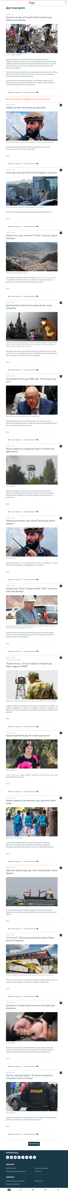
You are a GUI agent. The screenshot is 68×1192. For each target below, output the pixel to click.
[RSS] (30, 1157)
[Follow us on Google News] (7, 1157)
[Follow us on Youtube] (15, 1157)
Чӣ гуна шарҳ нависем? (42, 1168)
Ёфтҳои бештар (34, 1144)
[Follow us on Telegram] (26, 1157)
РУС (45, 1190)
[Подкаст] (34, 1157)
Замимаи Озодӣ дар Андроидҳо (15, 1181)
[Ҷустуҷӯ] (57, 1190)
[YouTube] (33, 1190)
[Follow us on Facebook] (11, 1157)
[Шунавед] (20, 1190)
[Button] (14, 92)
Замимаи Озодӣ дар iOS (13, 1184)
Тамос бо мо (38, 1171)
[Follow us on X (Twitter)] (22, 1157)
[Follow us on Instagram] (19, 1157)
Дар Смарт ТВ (39, 1181)
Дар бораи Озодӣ (11, 1168)
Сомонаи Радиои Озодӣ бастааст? (16, 1171)
